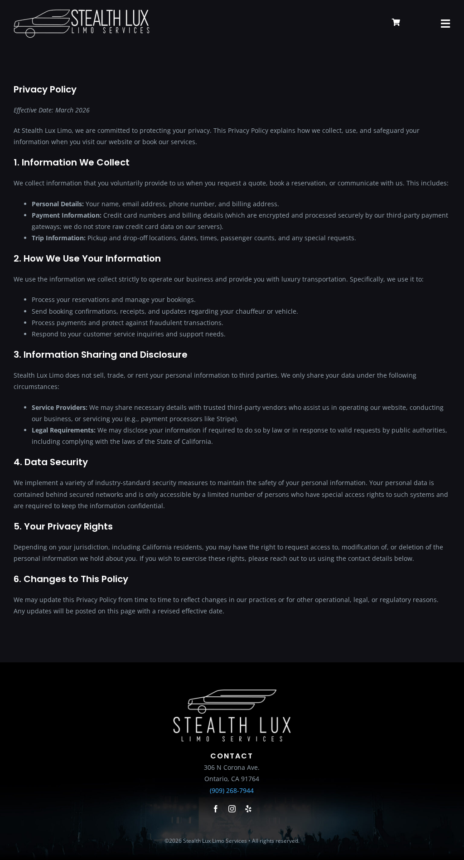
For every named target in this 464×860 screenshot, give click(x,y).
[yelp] (248, 808)
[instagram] (232, 808)
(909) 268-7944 (232, 790)
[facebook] (215, 808)
